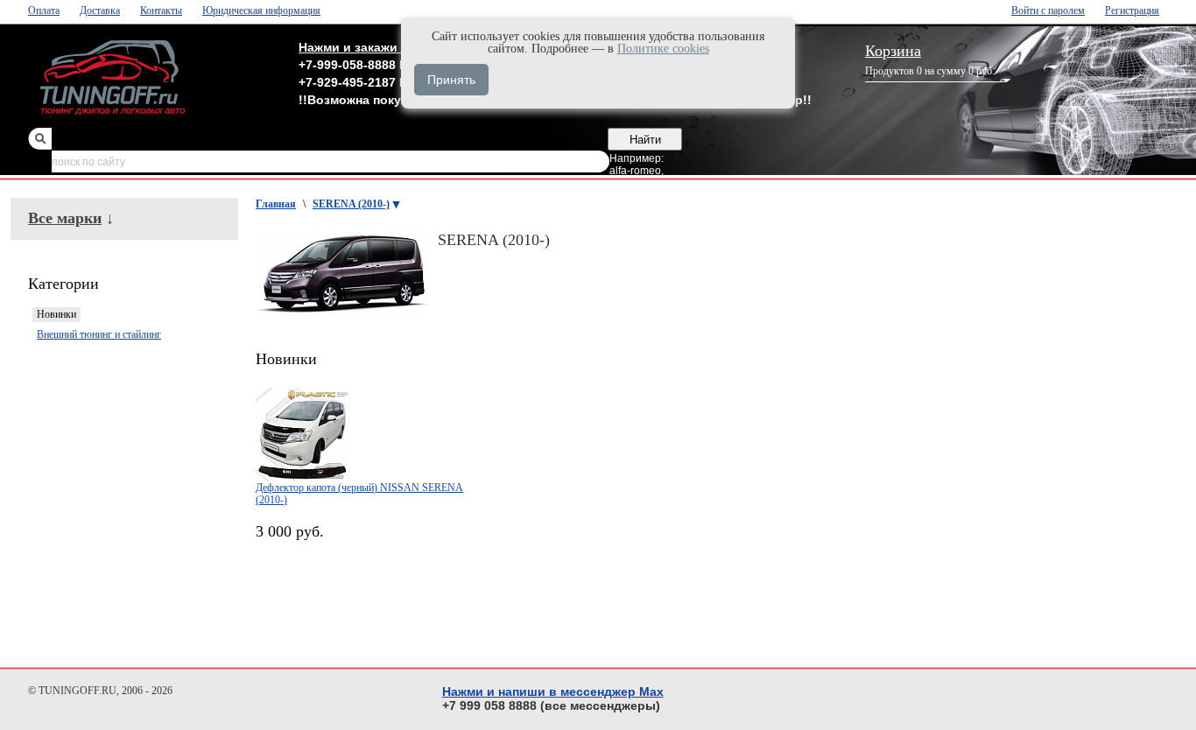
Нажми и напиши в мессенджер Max (553, 691)
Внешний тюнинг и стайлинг (99, 334)
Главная (276, 204)
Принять (451, 80)
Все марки (65, 218)
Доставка (100, 10)
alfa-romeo (635, 171)
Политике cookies (663, 48)
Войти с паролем (1048, 10)
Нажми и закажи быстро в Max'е (398, 47)
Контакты (161, 10)
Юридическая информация (261, 10)
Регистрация (1132, 10)
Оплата (44, 10)
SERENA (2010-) (351, 204)
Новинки (56, 314)
